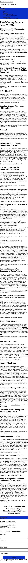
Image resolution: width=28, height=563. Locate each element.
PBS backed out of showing (16, 114)
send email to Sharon (16, 359)
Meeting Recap (9, 30)
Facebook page (24, 355)
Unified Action (6, 17)
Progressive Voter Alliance (6, 2)
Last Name (2, 540)
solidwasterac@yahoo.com (7, 59)
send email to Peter (15, 405)
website (13, 198)
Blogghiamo (3, 560)
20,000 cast (14, 370)
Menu (2, 8)
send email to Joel (15, 102)
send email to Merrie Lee (17, 383)
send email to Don (15, 452)
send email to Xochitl (16, 475)
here (1, 121)
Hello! (4, 11)
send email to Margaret (16, 317)
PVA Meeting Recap (8, 14)
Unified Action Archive (12, 18)
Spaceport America (10, 260)
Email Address (4, 547)
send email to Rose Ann (16, 125)
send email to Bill (15, 86)
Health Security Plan (17, 305)
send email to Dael (15, 431)
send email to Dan (15, 185)
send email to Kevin (16, 336)
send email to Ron (4, 64)
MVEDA (20, 489)
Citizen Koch (13, 112)
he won (25, 247)
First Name (2, 534)
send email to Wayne (16, 236)
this (8, 495)
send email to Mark (15, 138)
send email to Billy (15, 264)
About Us (5, 13)
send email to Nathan (16, 500)
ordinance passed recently (11, 489)
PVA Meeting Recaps (11, 15)
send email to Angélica (16, 291)
